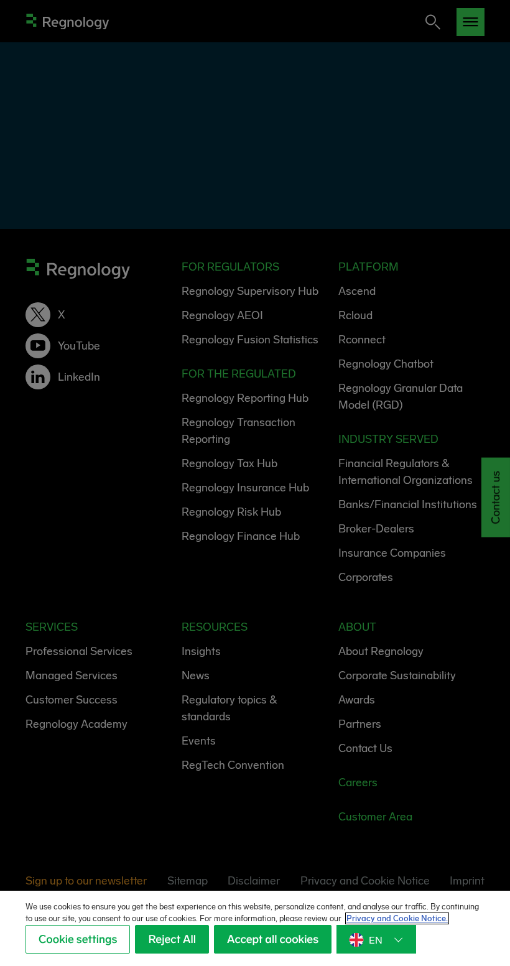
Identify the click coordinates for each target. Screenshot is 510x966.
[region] (255, 928)
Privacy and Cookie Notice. (397, 918)
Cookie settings (78, 939)
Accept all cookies (272, 939)
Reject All (172, 939)
